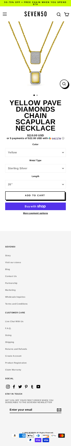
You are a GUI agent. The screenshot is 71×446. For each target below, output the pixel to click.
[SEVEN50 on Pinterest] (26, 387)
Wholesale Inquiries (15, 297)
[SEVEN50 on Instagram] (8, 387)
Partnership (11, 283)
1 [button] (34, 95)
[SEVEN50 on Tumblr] (32, 387)
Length (35, 176)
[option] (35, 56)
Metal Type (35, 160)
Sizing (8, 335)
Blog (7, 269)
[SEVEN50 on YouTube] (38, 387)
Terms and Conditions (16, 304)
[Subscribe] (58, 410)
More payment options (35, 213)
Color (35, 144)
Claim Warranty (13, 370)
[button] (35, 138)
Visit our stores (13, 262)
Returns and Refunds (16, 349)
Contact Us (11, 276)
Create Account (13, 356)
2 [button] (37, 95)
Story (8, 255)
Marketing (10, 290)
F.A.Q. (8, 328)
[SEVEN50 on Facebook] (14, 387)
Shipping (9, 342)
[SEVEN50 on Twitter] (20, 387)
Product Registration (16, 363)
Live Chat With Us (14, 321)
